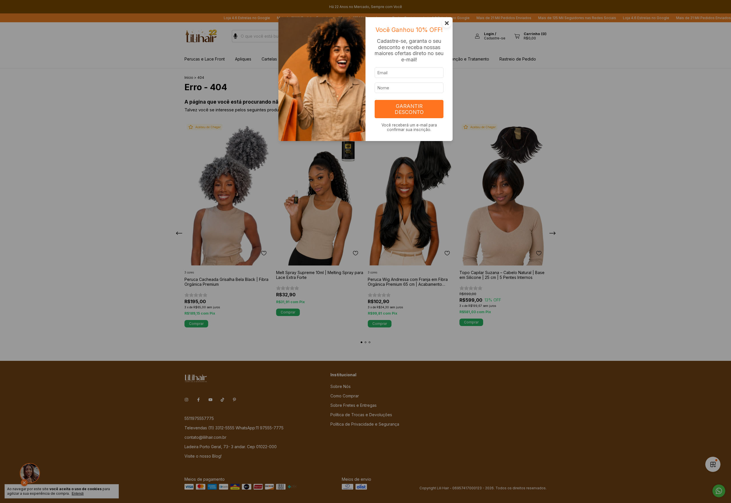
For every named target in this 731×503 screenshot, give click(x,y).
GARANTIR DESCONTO (409, 109)
